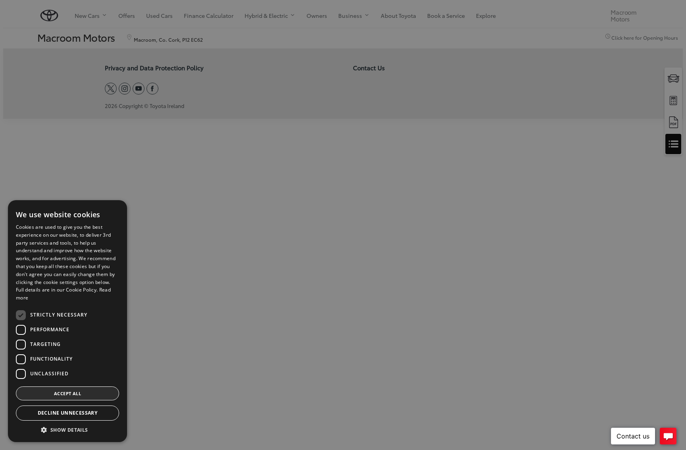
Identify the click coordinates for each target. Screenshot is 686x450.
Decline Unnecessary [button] (68, 412)
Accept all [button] (67, 393)
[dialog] (343, 225)
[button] (67, 430)
